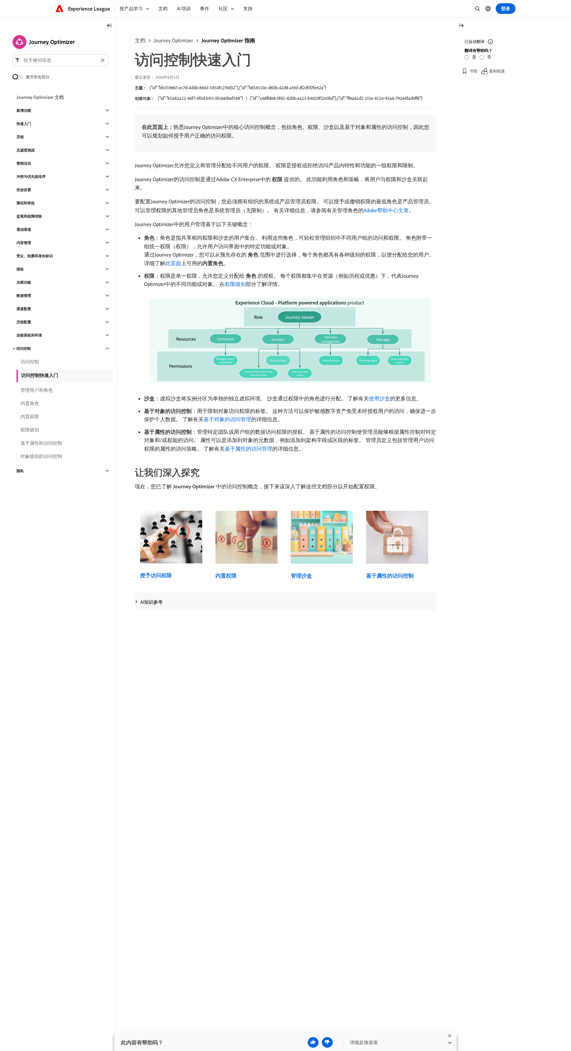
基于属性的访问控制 (390, 575)
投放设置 (24, 189)
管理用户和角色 (36, 390)
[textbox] (60, 60)
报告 (20, 269)
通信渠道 (24, 229)
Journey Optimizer (173, 40)
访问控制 (23, 348)
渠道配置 (24, 308)
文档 (140, 40)
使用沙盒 (379, 398)
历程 (20, 137)
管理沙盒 (301, 575)
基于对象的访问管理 (227, 419)
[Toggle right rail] (461, 26)
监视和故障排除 (29, 216)
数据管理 (24, 295)
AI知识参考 (151, 602)
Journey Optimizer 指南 (228, 40)
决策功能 (24, 282)
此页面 (173, 263)
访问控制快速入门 (39, 375)
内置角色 (29, 403)
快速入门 (24, 123)
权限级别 (235, 284)
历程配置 (24, 322)
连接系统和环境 (29, 335)
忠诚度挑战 (26, 150)
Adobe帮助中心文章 (386, 210)
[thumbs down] (327, 1042)
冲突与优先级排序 (31, 176)
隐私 (20, 470)
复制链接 (497, 70)
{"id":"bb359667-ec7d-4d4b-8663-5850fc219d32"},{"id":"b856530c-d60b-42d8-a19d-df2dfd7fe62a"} (237, 88)
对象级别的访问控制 (41, 456)
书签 (473, 70)
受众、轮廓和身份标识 (35, 256)
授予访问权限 (156, 575)
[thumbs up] (313, 1042)
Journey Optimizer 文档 (40, 97)
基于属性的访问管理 (248, 448)
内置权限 (226, 575)
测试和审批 (26, 203)
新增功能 (24, 110)
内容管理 (24, 242)
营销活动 (24, 163)
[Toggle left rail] (109, 26)
